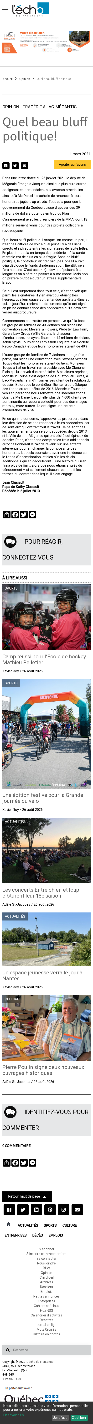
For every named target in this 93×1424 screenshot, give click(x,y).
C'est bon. (79, 1418)
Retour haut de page (24, 1196)
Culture (69, 1225)
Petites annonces (46, 1296)
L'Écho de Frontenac (39, 1361)
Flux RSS (46, 1310)
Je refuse (60, 1418)
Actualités (28, 1225)
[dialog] (46, 1413)
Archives (46, 1282)
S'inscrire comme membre (46, 1254)
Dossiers (46, 1287)
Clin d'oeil (47, 1277)
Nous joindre (46, 1263)
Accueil (7, 79)
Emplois (56, 1235)
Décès (37, 1235)
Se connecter (46, 1258)
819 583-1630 (12, 1379)
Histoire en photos (46, 1334)
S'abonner (46, 1249)
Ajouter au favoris (72, 164)
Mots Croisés (46, 1329)
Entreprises (16, 1235)
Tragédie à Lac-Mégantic (50, 106)
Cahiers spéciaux (46, 1306)
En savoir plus (13, 1415)
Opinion (24, 79)
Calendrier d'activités (46, 1315)
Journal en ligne (46, 1325)
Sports (50, 1225)
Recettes (46, 1320)
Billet (46, 1268)
